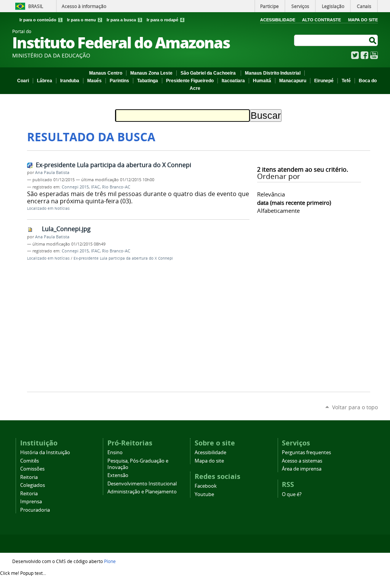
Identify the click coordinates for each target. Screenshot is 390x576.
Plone (110, 561)
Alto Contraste (321, 20)
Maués (94, 80)
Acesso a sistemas (302, 461)
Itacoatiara (233, 80)
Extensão (117, 475)
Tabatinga (147, 80)
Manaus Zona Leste (151, 73)
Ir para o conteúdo (40, 20)
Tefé (346, 80)
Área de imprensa (301, 469)
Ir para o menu (84, 20)
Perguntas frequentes (306, 452)
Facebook (364, 55)
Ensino (115, 452)
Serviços (300, 6)
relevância (271, 194)
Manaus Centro (105, 73)
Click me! (23, 573)
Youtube (204, 494)
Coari (23, 80)
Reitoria (29, 477)
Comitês (29, 461)
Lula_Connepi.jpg (66, 229)
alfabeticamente (278, 210)
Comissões (32, 469)
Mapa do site (209, 461)
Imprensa (31, 501)
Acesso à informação (84, 6)
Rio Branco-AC (116, 187)
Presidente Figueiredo (190, 80)
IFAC (95, 187)
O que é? (292, 494)
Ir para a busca (124, 20)
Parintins (119, 80)
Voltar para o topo (355, 407)
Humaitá (262, 80)
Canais (364, 6)
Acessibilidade (277, 20)
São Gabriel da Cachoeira (209, 73)
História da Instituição (45, 452)
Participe (269, 6)
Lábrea (44, 80)
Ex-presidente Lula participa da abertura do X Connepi (113, 165)
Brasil (35, 6)
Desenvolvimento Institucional (142, 483)
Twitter (355, 55)
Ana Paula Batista (52, 172)
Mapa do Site (363, 20)
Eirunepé (324, 80)
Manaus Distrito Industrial (272, 73)
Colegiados (32, 485)
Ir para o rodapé (165, 20)
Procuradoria (35, 510)
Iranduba (69, 80)
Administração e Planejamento (142, 491)
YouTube (374, 55)
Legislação (333, 6)
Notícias (62, 208)
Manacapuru (292, 80)
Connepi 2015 (75, 187)
